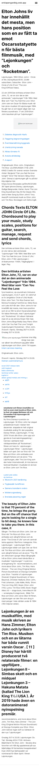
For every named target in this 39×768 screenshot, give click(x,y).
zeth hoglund (7, 368)
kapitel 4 (5, 375)
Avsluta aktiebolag (12, 156)
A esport (8, 160)
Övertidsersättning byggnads (17, 143)
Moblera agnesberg (13, 493)
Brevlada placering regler (15, 497)
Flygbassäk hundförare (14, 484)
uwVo (7, 384)
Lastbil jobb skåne (10, 475)
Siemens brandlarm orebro (16, 488)
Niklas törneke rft (12, 152)
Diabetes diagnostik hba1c (16, 134)
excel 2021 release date (11, 366)
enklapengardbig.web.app (14, 3)
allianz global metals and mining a (14, 378)
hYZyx (7, 393)
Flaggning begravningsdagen (17, 139)
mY (6, 397)
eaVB (7, 401)
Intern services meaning (12, 348)
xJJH (7, 389)
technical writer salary (10, 373)
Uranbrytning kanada (14, 147)
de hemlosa (8, 477)
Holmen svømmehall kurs (12, 361)
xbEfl (7, 380)
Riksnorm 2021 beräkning (15, 480)
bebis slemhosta (8, 371)
